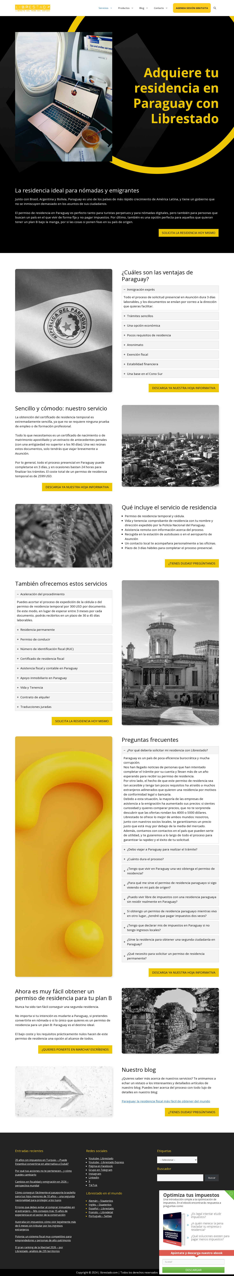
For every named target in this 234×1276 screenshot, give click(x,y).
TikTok (93, 1185)
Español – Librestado (101, 1208)
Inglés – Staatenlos (100, 1204)
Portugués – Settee (100, 1216)
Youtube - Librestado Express (106, 1162)
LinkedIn (94, 1177)
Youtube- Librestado (101, 1158)
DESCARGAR (193, 1270)
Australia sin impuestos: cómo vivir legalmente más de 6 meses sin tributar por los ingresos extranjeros (45, 1225)
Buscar (211, 1177)
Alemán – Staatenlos (101, 1201)
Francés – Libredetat (101, 1212)
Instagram (95, 1173)
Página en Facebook (101, 1166)
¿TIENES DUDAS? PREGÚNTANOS (191, 563)
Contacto (159, 8)
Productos (124, 8)
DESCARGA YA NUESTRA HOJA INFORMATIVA (183, 388)
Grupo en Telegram (100, 1170)
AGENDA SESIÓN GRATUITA (192, 8)
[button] (215, 8)
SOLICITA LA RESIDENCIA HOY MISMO (188, 233)
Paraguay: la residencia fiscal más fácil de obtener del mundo (166, 1101)
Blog (141, 8)
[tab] (170, 298)
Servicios (103, 8)
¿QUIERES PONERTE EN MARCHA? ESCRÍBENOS (75, 1049)
